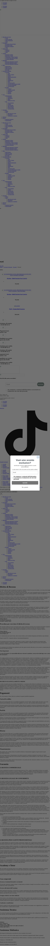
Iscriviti (25, 483)
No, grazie (25, 487)
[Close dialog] (38, 457)
